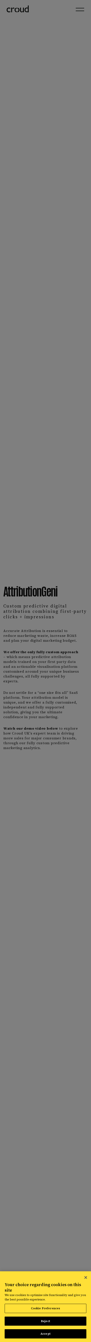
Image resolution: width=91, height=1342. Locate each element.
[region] (45, 1306)
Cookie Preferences (45, 1308)
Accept (45, 1334)
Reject (45, 1321)
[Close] (86, 1277)
